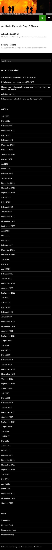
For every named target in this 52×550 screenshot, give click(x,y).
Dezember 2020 (8, 283)
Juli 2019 (5, 345)
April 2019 (5, 350)
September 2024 (8, 154)
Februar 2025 (7, 140)
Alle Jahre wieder (8, 94)
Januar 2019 (6, 364)
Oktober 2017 (7, 417)
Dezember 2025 (8, 130)
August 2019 (6, 340)
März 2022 (5, 240)
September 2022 (8, 226)
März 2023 (5, 202)
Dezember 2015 (8, 493)
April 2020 (5, 302)
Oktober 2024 (7, 149)
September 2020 (8, 293)
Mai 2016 (5, 479)
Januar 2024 (6, 178)
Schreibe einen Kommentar (36, 37)
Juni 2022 (5, 231)
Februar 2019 (7, 360)
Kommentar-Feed (8, 530)
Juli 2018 (5, 393)
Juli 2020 (5, 297)
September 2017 (8, 422)
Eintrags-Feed (7, 525)
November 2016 (8, 465)
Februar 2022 (7, 245)
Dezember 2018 (8, 369)
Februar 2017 (7, 455)
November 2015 (8, 498)
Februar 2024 (7, 173)
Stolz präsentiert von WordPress (30, 547)
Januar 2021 (6, 278)
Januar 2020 (6, 317)
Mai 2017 (5, 441)
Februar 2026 (7, 126)
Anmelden (5, 520)
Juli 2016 (5, 474)
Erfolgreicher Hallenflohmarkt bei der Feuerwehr (21, 99)
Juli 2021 (5, 259)
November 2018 (8, 374)
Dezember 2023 (8, 183)
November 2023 (8, 188)
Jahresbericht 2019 (10, 34)
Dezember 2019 (8, 321)
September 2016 (8, 469)
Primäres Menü (49, 18)
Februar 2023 (7, 207)
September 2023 (8, 192)
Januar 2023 (6, 212)
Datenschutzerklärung (9, 547)
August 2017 (6, 426)
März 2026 (5, 121)
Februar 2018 (7, 403)
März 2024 (5, 169)
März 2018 (5, 398)
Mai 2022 (5, 235)
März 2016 (5, 489)
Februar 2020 (7, 312)
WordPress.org (7, 535)
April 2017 (5, 446)
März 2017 (5, 450)
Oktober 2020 (7, 288)
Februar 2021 (7, 274)
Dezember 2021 (8, 250)
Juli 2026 (5, 116)
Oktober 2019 (7, 331)
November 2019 (8, 326)
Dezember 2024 (8, 145)
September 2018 (8, 383)
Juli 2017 (5, 431)
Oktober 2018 (7, 379)
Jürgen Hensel (21, 37)
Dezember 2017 (8, 412)
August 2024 (6, 159)
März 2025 (5, 135)
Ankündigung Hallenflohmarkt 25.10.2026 (18, 77)
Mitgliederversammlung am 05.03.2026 (17, 82)
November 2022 (8, 221)
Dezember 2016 (8, 460)
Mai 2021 (5, 264)
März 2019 (5, 355)
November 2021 (8, 255)
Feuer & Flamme (8, 45)
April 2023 (5, 197)
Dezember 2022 (8, 216)
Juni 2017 (5, 436)
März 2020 (5, 307)
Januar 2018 (6, 407)
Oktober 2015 (7, 503)
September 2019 (8, 336)
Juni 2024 (5, 164)
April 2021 (5, 269)
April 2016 (5, 484)
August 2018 (6, 388)
